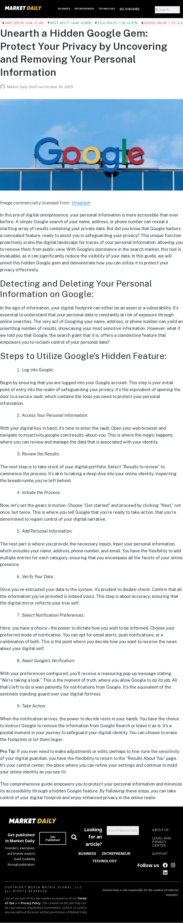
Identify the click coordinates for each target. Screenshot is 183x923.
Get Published (130, 8)
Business (64, 8)
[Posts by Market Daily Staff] (3, 87)
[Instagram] (173, 865)
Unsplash (81, 202)
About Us (160, 830)
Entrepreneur (84, 8)
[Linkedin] (165, 872)
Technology (106, 8)
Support (160, 854)
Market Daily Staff (23, 87)
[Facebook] (165, 865)
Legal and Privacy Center (161, 841)
